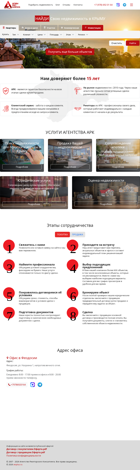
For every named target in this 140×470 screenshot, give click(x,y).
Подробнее (22, 166)
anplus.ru (18, 464)
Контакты (78, 4)
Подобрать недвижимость (40, 4)
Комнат (26, 34)
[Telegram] (124, 5)
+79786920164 (18, 384)
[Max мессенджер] (118, 5)
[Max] (32, 384)
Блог (58, 4)
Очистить (116, 43)
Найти (132, 43)
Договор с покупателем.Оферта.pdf (26, 449)
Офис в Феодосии (23, 358)
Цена (40, 34)
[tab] (9, 28)
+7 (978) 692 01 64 (103, 4)
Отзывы (66, 4)
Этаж (68, 34)
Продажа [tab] (77, 234)
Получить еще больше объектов (70, 52)
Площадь (54, 34)
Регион (81, 34)
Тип (14, 34)
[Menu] (131, 5)
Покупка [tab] (62, 234)
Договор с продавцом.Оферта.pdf (25, 452)
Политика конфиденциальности (23, 455)
